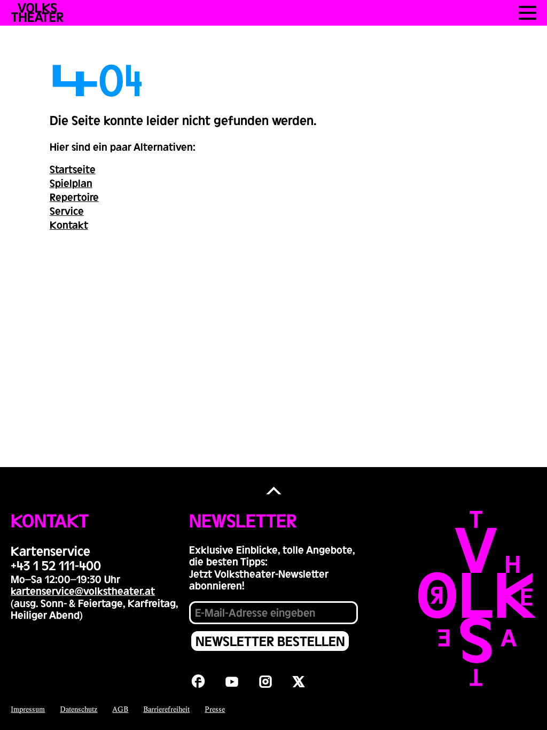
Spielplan (71, 183)
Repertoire (74, 197)
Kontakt (69, 224)
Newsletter (242, 520)
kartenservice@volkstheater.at (83, 590)
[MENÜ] (527, 13)
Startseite (73, 169)
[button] (274, 490)
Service (67, 210)
